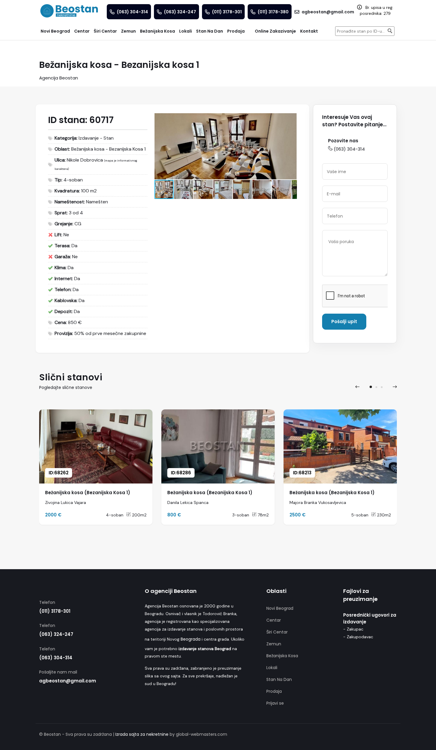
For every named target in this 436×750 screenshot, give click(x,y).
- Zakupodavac (358, 636)
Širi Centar (277, 632)
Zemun (273, 644)
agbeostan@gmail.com (67, 681)
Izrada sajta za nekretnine (141, 734)
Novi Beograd (279, 608)
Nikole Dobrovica (85, 160)
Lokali (271, 668)
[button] (291, 118)
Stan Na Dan (279, 679)
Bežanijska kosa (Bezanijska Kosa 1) (87, 492)
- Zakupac (353, 629)
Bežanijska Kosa (282, 656)
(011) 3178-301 (54, 611)
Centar (273, 620)
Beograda (191, 639)
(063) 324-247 (56, 634)
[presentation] (357, 387)
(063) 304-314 (349, 149)
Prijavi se (275, 703)
